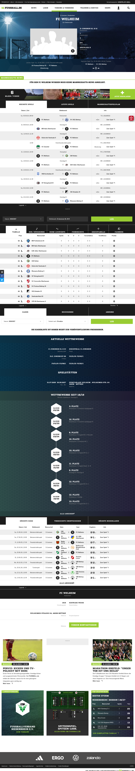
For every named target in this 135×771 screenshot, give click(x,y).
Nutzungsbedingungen (28, 766)
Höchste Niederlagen (109, 521)
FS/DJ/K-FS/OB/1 (59, 363)
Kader (25, 312)
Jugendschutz (39, 766)
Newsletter (59, 2)
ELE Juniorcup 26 (58, 356)
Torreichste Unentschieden (67, 521)
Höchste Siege (26, 521)
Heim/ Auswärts (57, 232)
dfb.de (12, 2)
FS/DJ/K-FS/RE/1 (76, 363)
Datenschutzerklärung (15, 766)
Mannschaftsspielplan (108, 104)
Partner (43, 2)
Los (112, 219)
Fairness (119, 232)
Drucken (112, 305)
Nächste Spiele (26, 104)
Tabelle (16, 232)
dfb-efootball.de (19, 2)
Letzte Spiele (67, 104)
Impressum (4, 766)
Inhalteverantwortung (50, 766)
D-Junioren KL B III (88, 28)
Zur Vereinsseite (67, 22)
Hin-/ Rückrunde (37, 232)
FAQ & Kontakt (51, 2)
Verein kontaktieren (84, 625)
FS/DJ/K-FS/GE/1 (76, 356)
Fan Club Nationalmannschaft (32, 2)
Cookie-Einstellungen (63, 766)
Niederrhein (71, 15)
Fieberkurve (78, 232)
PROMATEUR (5, 2)
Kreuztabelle (98, 232)
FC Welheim (67, 593)
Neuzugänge (67, 312)
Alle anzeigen (67, 513)
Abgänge (110, 312)
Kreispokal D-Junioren (80, 349)
